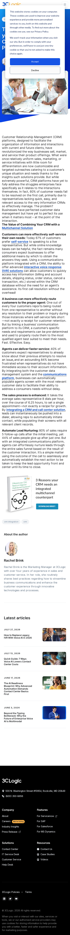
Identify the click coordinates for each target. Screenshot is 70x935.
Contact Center (10, 849)
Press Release (10, 831)
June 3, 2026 (12, 707)
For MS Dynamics (46, 831)
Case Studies (47, 854)
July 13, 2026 (12, 653)
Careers (13, 821)
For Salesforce (45, 826)
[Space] (11, 781)
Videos (44, 859)
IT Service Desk (10, 854)
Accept (35, 61)
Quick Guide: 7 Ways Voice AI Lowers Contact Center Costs (17, 661)
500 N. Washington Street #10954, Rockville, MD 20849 (35, 791)
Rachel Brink (14, 560)
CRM (25, 521)
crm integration (11, 521)
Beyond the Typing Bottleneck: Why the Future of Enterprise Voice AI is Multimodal (18, 717)
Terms (28, 892)
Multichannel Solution (17, 228)
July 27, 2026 (12, 629)
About (5, 816)
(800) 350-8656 (14, 796)
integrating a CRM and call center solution (35, 409)
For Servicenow (46, 816)
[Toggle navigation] (65, 4)
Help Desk (7, 864)
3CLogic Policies (11, 892)
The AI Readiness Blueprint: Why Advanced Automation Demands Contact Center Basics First (18, 688)
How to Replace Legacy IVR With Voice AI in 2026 (18, 636)
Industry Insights (10, 826)
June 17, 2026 (12, 677)
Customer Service (11, 859)
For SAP (41, 821)
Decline (35, 70)
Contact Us (46, 849)
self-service (19, 241)
